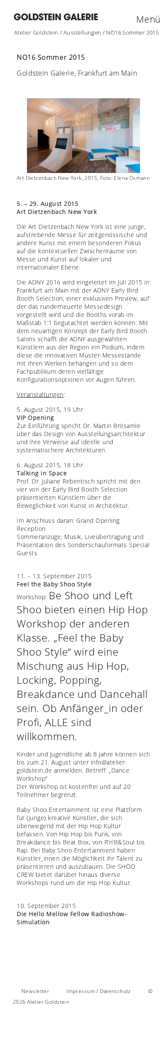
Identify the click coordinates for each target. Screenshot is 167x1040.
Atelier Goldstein (36, 32)
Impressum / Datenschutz (98, 991)
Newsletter (35, 991)
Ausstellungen (82, 32)
